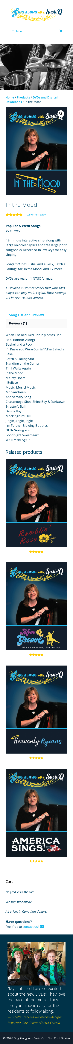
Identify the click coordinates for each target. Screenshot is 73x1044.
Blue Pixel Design (59, 1038)
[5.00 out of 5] (36, 506)
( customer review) (35, 214)
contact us (30, 926)
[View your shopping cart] (61, 31)
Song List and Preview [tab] (26, 315)
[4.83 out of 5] (36, 609)
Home (10, 97)
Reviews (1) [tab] (18, 323)
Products (23, 97)
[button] (60, 113)
